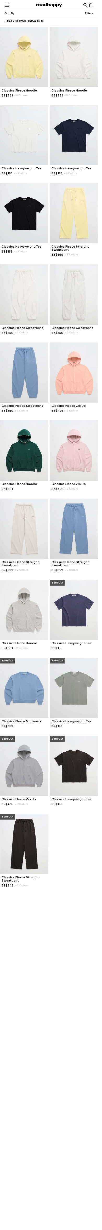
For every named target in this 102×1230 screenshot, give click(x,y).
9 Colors (21, 648)
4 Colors (20, 173)
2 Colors (21, 569)
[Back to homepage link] (49, 5)
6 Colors (21, 332)
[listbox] (9, 13)
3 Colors (71, 410)
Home (9, 20)
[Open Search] (85, 5)
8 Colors (21, 95)
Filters (89, 13)
